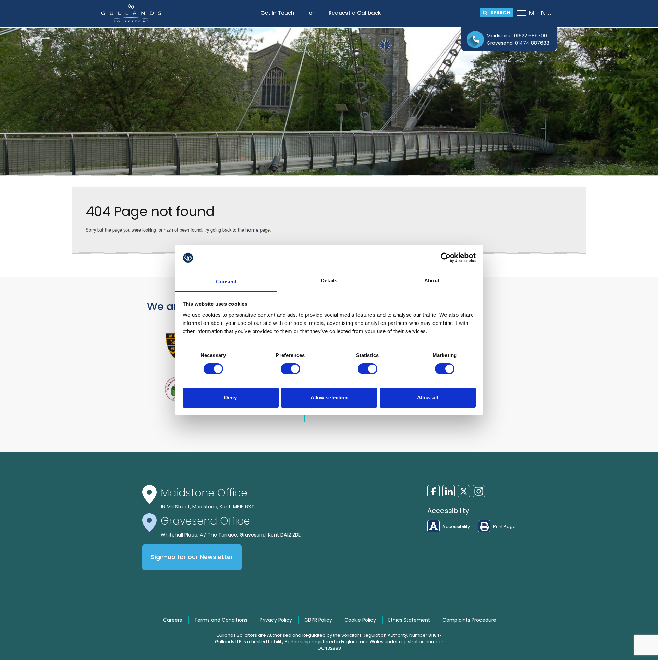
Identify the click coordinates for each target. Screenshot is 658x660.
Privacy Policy (276, 619)
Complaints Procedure (469, 619)
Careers (172, 619)
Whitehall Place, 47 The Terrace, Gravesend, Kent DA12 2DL (231, 534)
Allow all (427, 397)
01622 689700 (530, 35)
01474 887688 (532, 42)
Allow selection (329, 397)
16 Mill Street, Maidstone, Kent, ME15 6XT (207, 506)
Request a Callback (355, 12)
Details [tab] (329, 280)
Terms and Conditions (220, 619)
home (252, 230)
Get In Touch (277, 12)
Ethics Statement (409, 619)
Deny (230, 397)
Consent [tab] (226, 281)
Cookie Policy (360, 619)
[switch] (290, 368)
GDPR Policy (318, 619)
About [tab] (431, 280)
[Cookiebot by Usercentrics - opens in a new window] (446, 257)
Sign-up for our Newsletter (192, 557)
